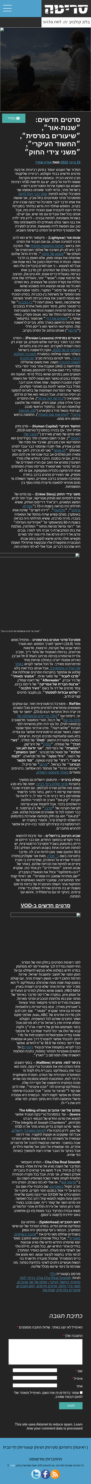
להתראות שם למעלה (53, 414)
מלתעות (59, 510)
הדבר (48, 808)
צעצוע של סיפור (52, 254)
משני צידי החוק (69, 1286)
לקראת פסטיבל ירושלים (29, 1130)
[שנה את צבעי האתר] (13, 118)
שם (79, 1371)
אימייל (77, 1378)
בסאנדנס (56, 1186)
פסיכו (47, 744)
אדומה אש (68, 1182)
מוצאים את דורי (57, 318)
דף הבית (10, 1447)
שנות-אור (48, 1290)
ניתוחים (66, 1447)
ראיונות (80, 1447)
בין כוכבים (25, 302)
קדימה (72, 330)
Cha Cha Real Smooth (54, 1278)
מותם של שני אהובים (32, 1282)
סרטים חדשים (47, 1286)
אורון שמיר (43, 162)
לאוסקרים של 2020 (66, 350)
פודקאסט (37, 1459)
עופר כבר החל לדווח (32, 194)
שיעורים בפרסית (68, 1290)
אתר (79, 1386)
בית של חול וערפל (50, 398)
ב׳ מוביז (53, 856)
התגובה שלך (72, 1336)
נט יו (12, 1465)
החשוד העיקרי (59, 1282)
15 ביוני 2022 (70, 162)
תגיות (40, 1447)
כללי (53, 1274)
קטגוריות (26, 1447)
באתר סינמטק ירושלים (53, 772)
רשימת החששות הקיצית (47, 246)
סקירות (52, 1447)
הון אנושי (60, 450)
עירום (43, 764)
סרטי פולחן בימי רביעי (52, 784)
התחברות (54, 1459)
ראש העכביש (26, 1286)
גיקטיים (28, 1047)
